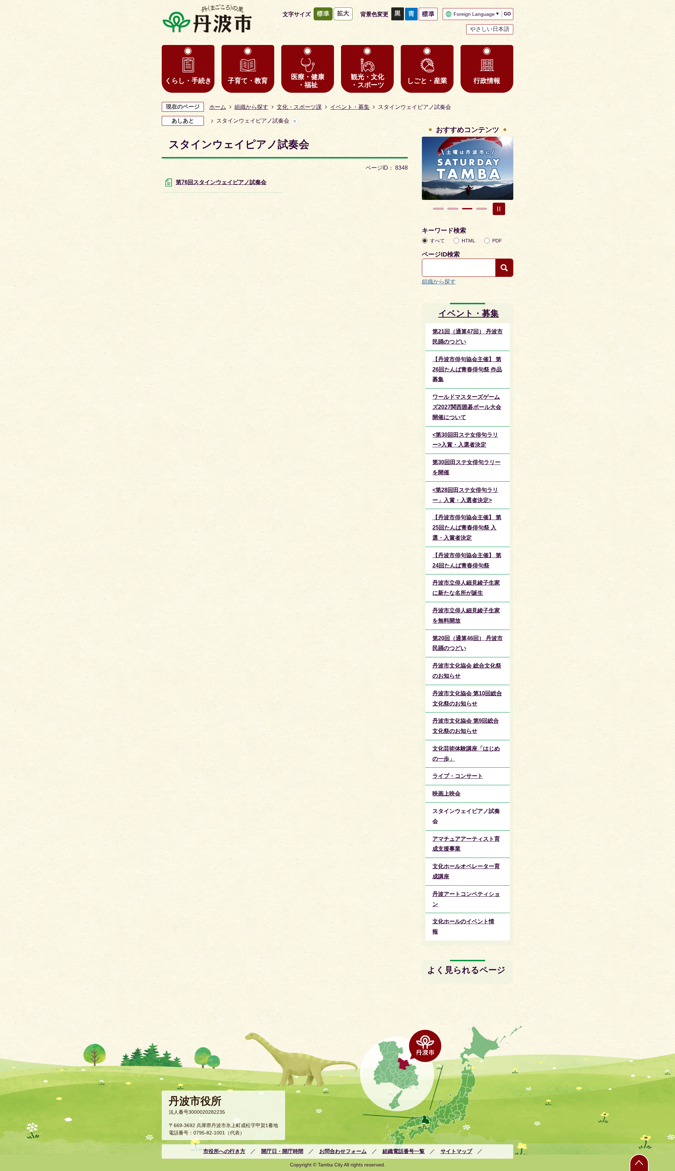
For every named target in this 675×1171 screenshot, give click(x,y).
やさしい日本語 (489, 29)
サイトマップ (456, 1151)
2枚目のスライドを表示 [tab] (453, 208)
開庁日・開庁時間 (282, 1151)
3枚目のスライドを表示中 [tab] (467, 208)
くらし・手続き (188, 80)
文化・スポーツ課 (299, 107)
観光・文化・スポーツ (367, 81)
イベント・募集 (349, 107)
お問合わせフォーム (343, 1151)
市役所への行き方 (224, 1151)
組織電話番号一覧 (403, 1151)
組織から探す (251, 107)
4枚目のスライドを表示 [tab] (482, 208)
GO (507, 14)
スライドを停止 (499, 209)
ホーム (217, 107)
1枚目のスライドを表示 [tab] (438, 208)
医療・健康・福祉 (307, 81)
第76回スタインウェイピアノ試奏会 (221, 182)
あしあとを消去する (294, 121)
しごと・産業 (427, 80)
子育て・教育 (248, 80)
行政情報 (487, 80)
